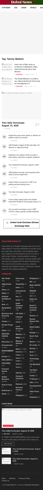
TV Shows (33, 379)
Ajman (4, 293)
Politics (18, 355)
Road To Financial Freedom (33, 307)
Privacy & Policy (24, 478)
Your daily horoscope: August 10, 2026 (13, 124)
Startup (32, 348)
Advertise (12, 478)
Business (19, 352)
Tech (31, 355)
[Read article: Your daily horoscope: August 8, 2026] (6, 461)
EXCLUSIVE (6, 360)
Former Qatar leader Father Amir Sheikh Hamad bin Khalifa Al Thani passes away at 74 (25, 200)
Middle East (33, 299)
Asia (3, 304)
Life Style (19, 313)
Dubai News (21, 2)
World (33, 7)
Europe (4, 356)
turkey (32, 375)
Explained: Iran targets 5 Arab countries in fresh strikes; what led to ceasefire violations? (24, 156)
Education (6, 342)
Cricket (4, 321)
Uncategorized (35, 386)
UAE (15, 7)
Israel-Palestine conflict (19, 305)
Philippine (20, 395)
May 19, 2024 (28, 86)
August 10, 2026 (17, 434)
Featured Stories (5, 370)
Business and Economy (7, 314)
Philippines (34, 278)
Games (18, 364)
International (21, 291)
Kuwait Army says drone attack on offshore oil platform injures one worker (24, 136)
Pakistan (19, 384)
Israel (18, 300)
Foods (18, 361)
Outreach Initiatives (19, 377)
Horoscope (20, 278)
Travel (18, 367)
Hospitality (20, 284)
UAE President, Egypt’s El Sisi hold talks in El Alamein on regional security (24, 146)
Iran (17, 296)
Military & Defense (19, 342)
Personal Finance (19, 388)
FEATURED (6, 363)
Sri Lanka (33, 345)
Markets (19, 334)
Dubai (23, 7)
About (4, 478)
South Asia (34, 336)
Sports (32, 341)
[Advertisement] (21, 33)
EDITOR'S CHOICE (5, 335)
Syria (31, 352)
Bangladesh (6, 308)
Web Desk (19, 74)
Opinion (19, 373)
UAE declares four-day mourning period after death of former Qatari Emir (24, 173)
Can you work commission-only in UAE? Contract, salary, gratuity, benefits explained (24, 210)
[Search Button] (40, 2)
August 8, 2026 (18, 464)
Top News (6, 7)
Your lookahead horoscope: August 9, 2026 (24, 165)
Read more (9, 444)
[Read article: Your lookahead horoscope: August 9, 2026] (6, 451)
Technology (34, 358)
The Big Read (35, 364)
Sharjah (33, 332)
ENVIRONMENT (8, 351)
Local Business (19, 327)
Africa (4, 290)
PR (31, 282)
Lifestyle (19, 317)
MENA (18, 337)
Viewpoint (33, 397)
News (18, 349)
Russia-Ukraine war (34, 320)
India (18, 287)
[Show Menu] (3, 2)
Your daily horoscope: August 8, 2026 (22, 192)
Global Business (5, 378)
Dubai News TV (11, 485)
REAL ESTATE (35, 285)
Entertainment (7, 345)
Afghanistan (6, 284)
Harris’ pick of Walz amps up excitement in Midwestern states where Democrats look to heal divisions (25, 68)
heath (4, 394)
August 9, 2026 (18, 454)
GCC (31, 296)
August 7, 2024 (29, 74)
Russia (32, 315)
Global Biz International (32, 485)
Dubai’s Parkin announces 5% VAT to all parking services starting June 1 (22, 183)
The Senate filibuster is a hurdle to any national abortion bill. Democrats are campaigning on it (27, 81)
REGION (33, 291)
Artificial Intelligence (6, 297)
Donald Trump (7, 325)
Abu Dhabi (6, 278)
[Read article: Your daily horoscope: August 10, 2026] (21, 106)
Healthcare (6, 390)
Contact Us (5, 480)
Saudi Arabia (35, 327)
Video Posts (34, 391)
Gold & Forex (7, 385)
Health (18, 322)
